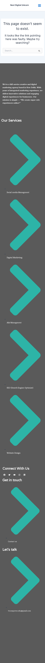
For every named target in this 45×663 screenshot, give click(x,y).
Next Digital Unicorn (19, 5)
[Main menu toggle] (39, 6)
